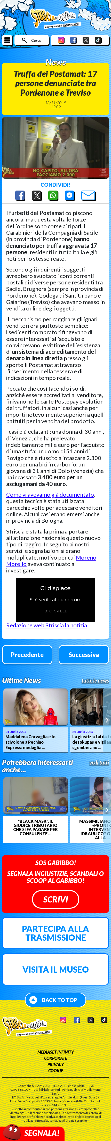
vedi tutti (99, 762)
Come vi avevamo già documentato (50, 494)
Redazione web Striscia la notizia (46, 625)
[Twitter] (86, 40)
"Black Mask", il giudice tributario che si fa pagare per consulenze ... (35, 827)
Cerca (36, 40)
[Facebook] (73, 40)
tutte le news (95, 680)
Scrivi (55, 899)
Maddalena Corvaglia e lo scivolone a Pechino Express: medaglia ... (30, 742)
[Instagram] (61, 40)
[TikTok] (98, 40)
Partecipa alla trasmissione (55, 933)
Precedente (27, 654)
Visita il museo (55, 969)
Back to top (59, 1000)
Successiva (84, 654)
